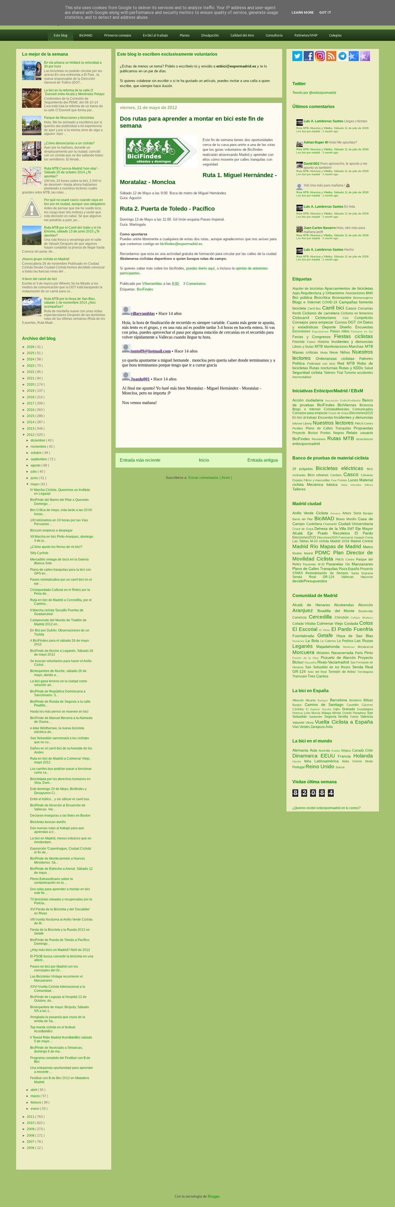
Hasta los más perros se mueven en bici (59, 711)
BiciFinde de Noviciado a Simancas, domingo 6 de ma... (56, 1049)
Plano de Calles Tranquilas (328, 428)
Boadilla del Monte (337, 611)
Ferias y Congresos (313, 337)
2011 (31, 1117)
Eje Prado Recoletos (331, 533)
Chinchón (343, 617)
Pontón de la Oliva (306, 657)
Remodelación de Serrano (328, 573)
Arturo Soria (352, 513)
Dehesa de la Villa (330, 528)
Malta (347, 761)
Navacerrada (343, 653)
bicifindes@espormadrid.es (181, 244)
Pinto (368, 653)
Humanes (299, 641)
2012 (31, 435)
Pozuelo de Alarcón (339, 657)
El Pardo (364, 533)
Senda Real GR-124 (316, 577)
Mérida (337, 712)
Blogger (213, 1196)
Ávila (329, 727)
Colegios (335, 36)
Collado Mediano (362, 617)
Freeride (299, 342)
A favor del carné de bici (39, 279)
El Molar (325, 629)
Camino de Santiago (326, 704)
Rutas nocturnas (324, 368)
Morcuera (304, 652)
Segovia (331, 717)
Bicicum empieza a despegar (51, 530)
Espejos (297, 480)
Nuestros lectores (333, 423)
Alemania (301, 750)
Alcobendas (346, 605)
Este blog (60, 36)
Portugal (299, 767)
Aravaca (336, 513)
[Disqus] (199, 371)
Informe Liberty (302, 423)
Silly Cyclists (39, 553)
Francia (345, 756)
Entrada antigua (262, 460)
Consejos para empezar (313, 322)
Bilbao (368, 700)
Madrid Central (362, 541)
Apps (296, 293)
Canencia (300, 617)
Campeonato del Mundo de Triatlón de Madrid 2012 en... (58, 622)
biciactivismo (364, 439)
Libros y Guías (303, 347)
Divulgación (210, 36)
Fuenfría (363, 629)
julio (34, 471)
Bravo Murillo (347, 519)
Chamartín (330, 524)
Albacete (299, 700)
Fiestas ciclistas (353, 336)
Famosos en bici (362, 331)
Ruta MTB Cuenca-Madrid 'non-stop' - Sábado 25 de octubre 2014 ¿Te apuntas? (71, 172)
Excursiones (302, 331)
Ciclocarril (303, 317)
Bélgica (346, 750)
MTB (319, 346)
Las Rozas (363, 640)
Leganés (304, 646)
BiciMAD (85, 36)
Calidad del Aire (242, 36)
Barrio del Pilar (303, 519)
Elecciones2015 (361, 413)
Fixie (334, 480)
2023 (31, 366)
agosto (36, 465)
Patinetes (366, 359)
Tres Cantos (318, 676)
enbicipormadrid (306, 443)
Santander (316, 716)
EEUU (329, 756)
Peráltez (297, 428)
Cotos (366, 623)
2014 (31, 422)
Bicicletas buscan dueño (48, 822)
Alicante (312, 700)
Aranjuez (304, 610)
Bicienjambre (342, 298)
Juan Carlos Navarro (320, 228)
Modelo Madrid (303, 553)
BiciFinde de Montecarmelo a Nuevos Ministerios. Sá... (57, 860)
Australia (325, 750)
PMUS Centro (364, 423)
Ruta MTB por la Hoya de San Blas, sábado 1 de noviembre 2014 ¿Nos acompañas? (70, 302)
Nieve (334, 352)
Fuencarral (346, 537)
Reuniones (319, 439)
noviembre (39, 446)
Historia (324, 342)
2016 (31, 410)
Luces (353, 480)
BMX (369, 293)
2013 (31, 428)
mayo (35, 484)
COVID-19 (330, 302)
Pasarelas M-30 (314, 564)
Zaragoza (318, 727)
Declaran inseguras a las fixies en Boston (60, 815)
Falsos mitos (340, 331)
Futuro (312, 341)
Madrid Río (306, 546)
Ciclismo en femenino (357, 313)
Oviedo (347, 712)
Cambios (336, 475)
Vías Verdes (301, 727)
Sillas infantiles (351, 484)
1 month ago (330, 131)
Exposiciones (321, 331)
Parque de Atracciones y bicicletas (69, 118)
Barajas (368, 513)
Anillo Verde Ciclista (311, 513)
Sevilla (344, 717)
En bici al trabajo (155, 36)
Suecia (340, 767)
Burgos (298, 704)
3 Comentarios (194, 284)
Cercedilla (322, 617)
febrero (36, 1102)
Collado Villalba (304, 624)
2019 (31, 391)
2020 (31, 384)
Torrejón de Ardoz (342, 672)
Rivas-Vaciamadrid (333, 662)
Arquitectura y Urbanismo (323, 293)
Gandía (327, 709)
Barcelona (339, 700)
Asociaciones (356, 293)
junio (35, 478)
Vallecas (351, 577)
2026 (31, 347)
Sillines (368, 484)
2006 (31, 1148)
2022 (31, 372)
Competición (363, 318)
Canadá (358, 750)
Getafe (326, 635)
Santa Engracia (362, 573)
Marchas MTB (361, 346)
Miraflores (350, 646)
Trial (340, 373)
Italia (309, 761)
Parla (359, 653)
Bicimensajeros (363, 297)
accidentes (365, 373)
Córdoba (299, 709)
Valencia (366, 717)
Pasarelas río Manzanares (349, 564)
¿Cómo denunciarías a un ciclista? (69, 143)
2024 (31, 359)
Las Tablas (301, 541)
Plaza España (349, 569)
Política (299, 363)
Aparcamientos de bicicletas (349, 288)
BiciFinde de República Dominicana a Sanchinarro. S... (57, 693)
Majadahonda (329, 646)
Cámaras (367, 475)
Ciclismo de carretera (321, 313)
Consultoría (274, 36)
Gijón (337, 709)
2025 (31, 353)
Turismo (350, 373)
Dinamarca (306, 756)
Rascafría (311, 662)
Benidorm (356, 700)
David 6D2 (311, 164)
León (308, 712)
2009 (31, 1129)
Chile (369, 750)
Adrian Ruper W (316, 142)
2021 (31, 378)
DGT (352, 322)
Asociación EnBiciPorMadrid (343, 400)
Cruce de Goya (338, 413)
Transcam (300, 676)
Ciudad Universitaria (355, 524)
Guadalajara (365, 709)
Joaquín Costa (363, 537)
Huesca (298, 712)
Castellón (354, 704)
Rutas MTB (340, 438)
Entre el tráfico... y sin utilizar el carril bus (59, 799)
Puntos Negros (332, 433)
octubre (36, 453)
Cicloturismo (328, 317)
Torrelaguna (365, 671)
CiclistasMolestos (336, 409)
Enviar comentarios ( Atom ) (210, 478)
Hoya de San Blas (354, 636)
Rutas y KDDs (351, 368)
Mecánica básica (322, 484)
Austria (336, 750)
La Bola (313, 640)
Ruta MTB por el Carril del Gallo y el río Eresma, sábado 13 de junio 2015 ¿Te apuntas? (72, 231)
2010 (31, 1123)
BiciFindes (145, 289)
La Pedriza (346, 641)
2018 (31, 397)
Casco (352, 308)
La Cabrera (328, 640)
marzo (36, 1096)
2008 (31, 1135)
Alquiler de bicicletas (308, 288)
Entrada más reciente (140, 460)
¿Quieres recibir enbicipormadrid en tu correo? (326, 808)
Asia (314, 750)
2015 (31, 416)
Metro (368, 547)
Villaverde (366, 577)
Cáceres (367, 704)
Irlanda (298, 761)
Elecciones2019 (328, 537)
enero (35, 1109)
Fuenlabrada (304, 636)
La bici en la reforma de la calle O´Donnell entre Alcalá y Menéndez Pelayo (74, 92)
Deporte (331, 327)
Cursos (341, 322)
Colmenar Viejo (330, 623)
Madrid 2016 (340, 541)
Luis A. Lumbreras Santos (323, 121)
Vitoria (310, 722)
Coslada (351, 623)
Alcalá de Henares (313, 605)
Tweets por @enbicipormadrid (314, 93)
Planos (184, 36)
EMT (351, 529)
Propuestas (363, 428)
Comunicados (363, 409)
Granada (349, 709)
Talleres (330, 373)
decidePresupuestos (309, 581)
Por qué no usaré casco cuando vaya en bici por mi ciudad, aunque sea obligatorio (74, 202)
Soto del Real (318, 671)
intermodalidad (301, 377)
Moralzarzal (365, 646)
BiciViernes (346, 405)
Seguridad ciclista (308, 372)
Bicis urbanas (318, 475)
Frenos (342, 480)
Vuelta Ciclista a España (344, 722)
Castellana (315, 524)
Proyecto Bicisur (305, 433)
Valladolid (299, 722)
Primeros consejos (117, 36)
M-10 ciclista (320, 541)
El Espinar (314, 709)
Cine (348, 317)
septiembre (39, 459)
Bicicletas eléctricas (339, 468)
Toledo (355, 716)
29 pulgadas (302, 469)
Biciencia (366, 405)
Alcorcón (365, 605)
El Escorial (305, 629)
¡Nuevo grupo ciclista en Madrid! (45, 259)
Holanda (363, 756)
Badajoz (324, 700)
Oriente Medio (362, 761)
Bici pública (303, 297)
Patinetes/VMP (306, 36)
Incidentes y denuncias (352, 341)
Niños (346, 352)
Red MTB (347, 363)
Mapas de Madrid (341, 546)
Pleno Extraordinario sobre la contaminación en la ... (51, 881)
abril (34, 1090)
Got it (325, 12)
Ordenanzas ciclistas (337, 358)
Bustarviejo (365, 611)
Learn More (303, 12)
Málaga (327, 712)
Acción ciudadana (307, 400)
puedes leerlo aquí (200, 268)
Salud (368, 368)
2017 (31, 403)
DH (360, 322)
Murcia (316, 712)
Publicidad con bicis (322, 363)
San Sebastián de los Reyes (328, 667)
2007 (31, 1142)
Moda (324, 352)
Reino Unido (321, 766)
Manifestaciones (336, 347)
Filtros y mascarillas (317, 480)
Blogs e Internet (307, 302)
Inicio (204, 460)
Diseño (347, 327)
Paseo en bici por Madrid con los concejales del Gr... (54, 968)
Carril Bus (315, 308)
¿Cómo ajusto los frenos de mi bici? (56, 547)
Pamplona (360, 712)
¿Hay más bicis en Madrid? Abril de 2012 (60, 950)
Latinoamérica (328, 761)
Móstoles (324, 653)
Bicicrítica (323, 297)
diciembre (38, 440)
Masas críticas (306, 352)
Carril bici (334, 308)
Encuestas (364, 327)
